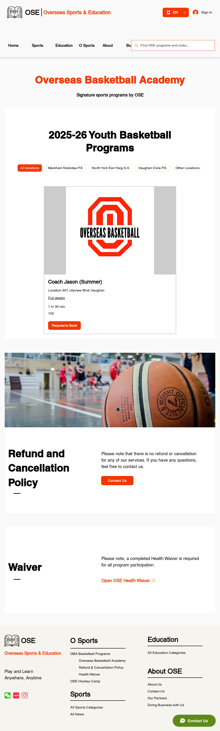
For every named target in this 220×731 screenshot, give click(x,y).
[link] (110, 281)
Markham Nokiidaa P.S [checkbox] (65, 168)
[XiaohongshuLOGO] (16, 695)
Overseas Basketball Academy (102, 661)
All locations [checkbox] (29, 168)
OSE (28, 640)
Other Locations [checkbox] (188, 168)
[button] (40, 45)
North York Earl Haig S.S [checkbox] (110, 168)
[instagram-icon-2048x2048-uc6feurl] (25, 695)
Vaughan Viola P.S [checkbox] (152, 168)
